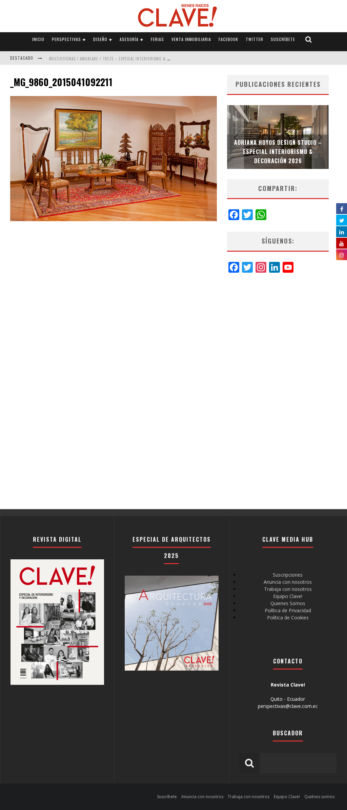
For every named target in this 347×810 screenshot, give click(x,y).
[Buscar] (309, 39)
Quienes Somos (287, 603)
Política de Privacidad (288, 610)
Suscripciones (288, 575)
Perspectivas (66, 39)
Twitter (254, 39)
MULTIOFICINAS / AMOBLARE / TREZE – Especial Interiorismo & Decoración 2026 (124, 58)
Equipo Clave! (287, 596)
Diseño (100, 39)
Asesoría (129, 39)
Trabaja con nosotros (288, 589)
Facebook (228, 39)
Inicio (38, 39)
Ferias (157, 39)
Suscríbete (283, 39)
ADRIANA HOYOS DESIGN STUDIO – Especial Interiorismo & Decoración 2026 (278, 151)
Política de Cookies (288, 617)
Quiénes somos (319, 796)
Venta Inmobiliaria (191, 39)
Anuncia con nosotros (288, 582)
